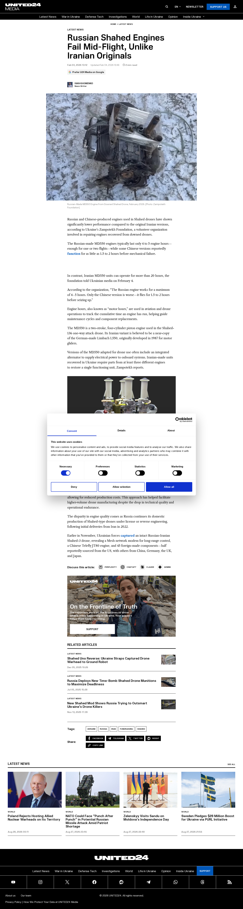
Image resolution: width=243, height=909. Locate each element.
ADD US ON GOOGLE (178, 896)
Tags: (71, 728)
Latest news (126, 24)
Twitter (138, 738)
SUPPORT (92, 629)
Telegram (118, 738)
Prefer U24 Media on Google (88, 72)
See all (231, 764)
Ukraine (91, 728)
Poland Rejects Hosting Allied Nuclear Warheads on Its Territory (34, 817)
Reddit (155, 738)
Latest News (47, 16)
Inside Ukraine (192, 16)
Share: (71, 741)
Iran (113, 728)
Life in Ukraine (154, 16)
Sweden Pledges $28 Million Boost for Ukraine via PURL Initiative (207, 817)
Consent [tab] (72, 431)
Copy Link (98, 745)
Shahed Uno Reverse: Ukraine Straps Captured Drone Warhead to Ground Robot (108, 660)
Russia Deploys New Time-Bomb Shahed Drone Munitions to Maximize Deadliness (111, 682)
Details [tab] (122, 430)
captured (128, 535)
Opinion (173, 16)
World (136, 16)
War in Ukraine (71, 16)
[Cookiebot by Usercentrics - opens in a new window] (177, 419)
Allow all (169, 486)
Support (205, 870)
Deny (74, 486)
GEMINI (167, 567)
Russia (103, 728)
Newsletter (194, 6)
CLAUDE (150, 567)
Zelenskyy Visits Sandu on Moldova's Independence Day (146, 817)
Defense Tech (94, 16)
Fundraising (126, 728)
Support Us (218, 7)
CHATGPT (131, 567)
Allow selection (122, 486)
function (73, 254)
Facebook (98, 738)
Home (113, 24)
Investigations (118, 16)
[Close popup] (239, 888)
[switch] (103, 473)
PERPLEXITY (111, 567)
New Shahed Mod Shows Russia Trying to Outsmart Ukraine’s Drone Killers (107, 705)
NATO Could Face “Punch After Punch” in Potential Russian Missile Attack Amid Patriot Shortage (89, 820)
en (176, 6)
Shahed (141, 728)
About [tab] (171, 430)
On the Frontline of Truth (103, 606)
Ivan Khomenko (84, 83)
